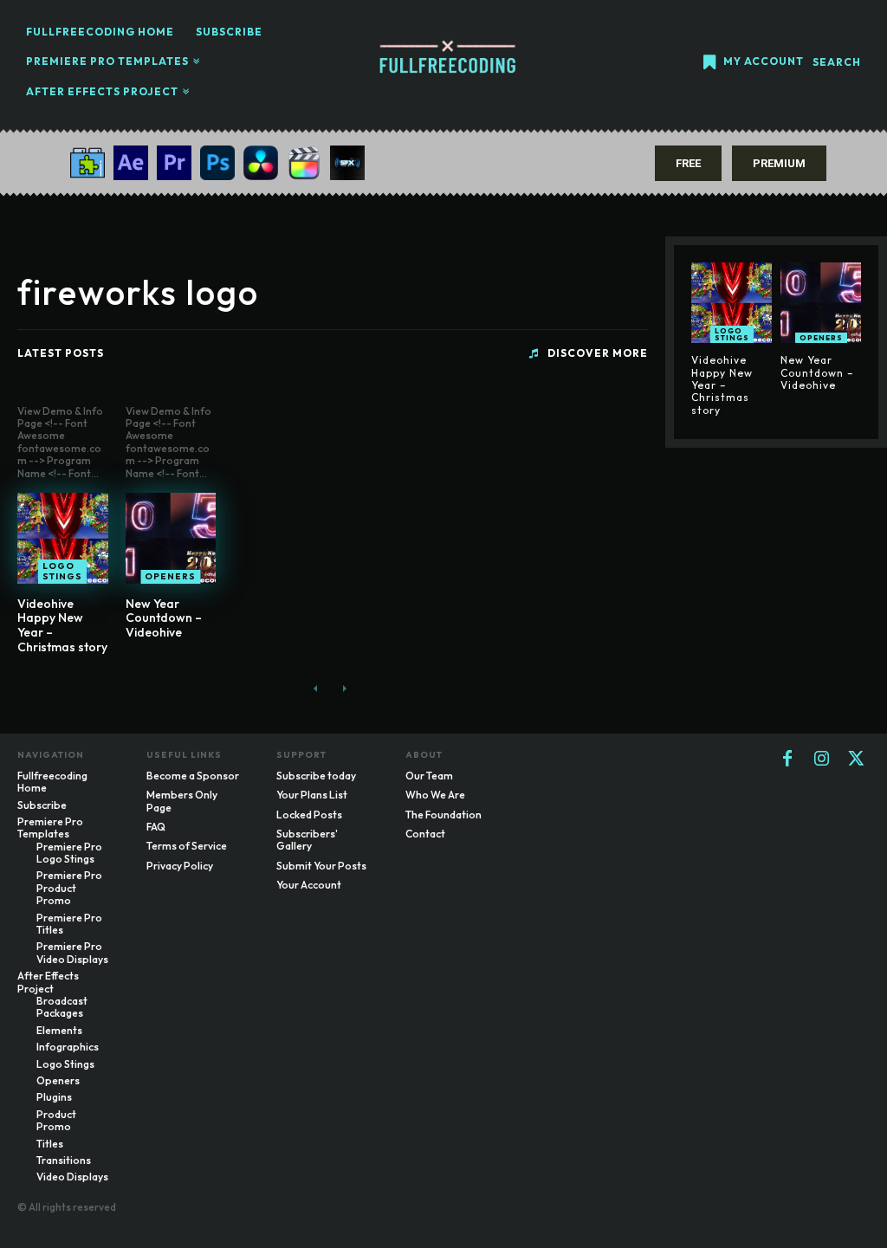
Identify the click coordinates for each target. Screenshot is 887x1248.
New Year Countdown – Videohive (164, 618)
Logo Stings (62, 571)
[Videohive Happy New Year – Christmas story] (62, 538)
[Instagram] (822, 760)
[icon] (709, 63)
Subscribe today (316, 775)
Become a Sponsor (192, 775)
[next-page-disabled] (343, 688)
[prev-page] (316, 688)
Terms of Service (186, 845)
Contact (425, 833)
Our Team (429, 775)
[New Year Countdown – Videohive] (171, 538)
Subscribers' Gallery (307, 839)
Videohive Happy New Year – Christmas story (62, 625)
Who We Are (435, 794)
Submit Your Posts (321, 865)
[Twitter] (857, 760)
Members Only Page (181, 800)
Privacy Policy (179, 865)
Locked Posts (309, 814)
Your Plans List (311, 794)
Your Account (308, 884)
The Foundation (443, 814)
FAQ (155, 826)
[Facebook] (787, 760)
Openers (170, 576)
